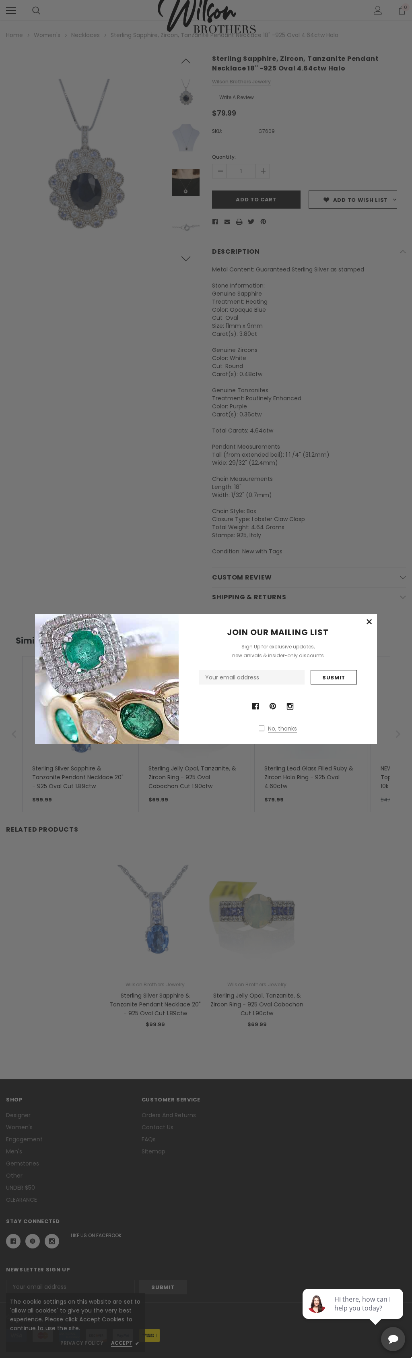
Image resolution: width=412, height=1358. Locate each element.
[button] (369, 622)
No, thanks (282, 728)
